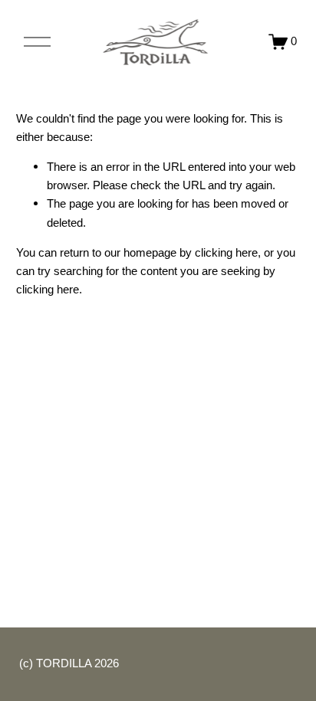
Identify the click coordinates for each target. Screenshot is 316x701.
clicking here (226, 252)
